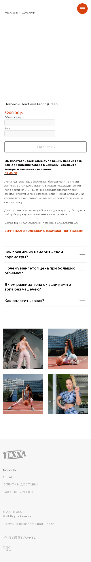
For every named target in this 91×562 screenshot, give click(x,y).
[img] (23, 348)
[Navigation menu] (82, 8)
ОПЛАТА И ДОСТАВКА (21, 484)
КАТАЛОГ (28, 13)
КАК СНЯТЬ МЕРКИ (18, 492)
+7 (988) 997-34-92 (19, 537)
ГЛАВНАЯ (11, 13)
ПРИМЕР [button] (10, 173)
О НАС (8, 477)
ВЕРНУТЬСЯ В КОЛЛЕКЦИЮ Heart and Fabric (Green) (43, 231)
